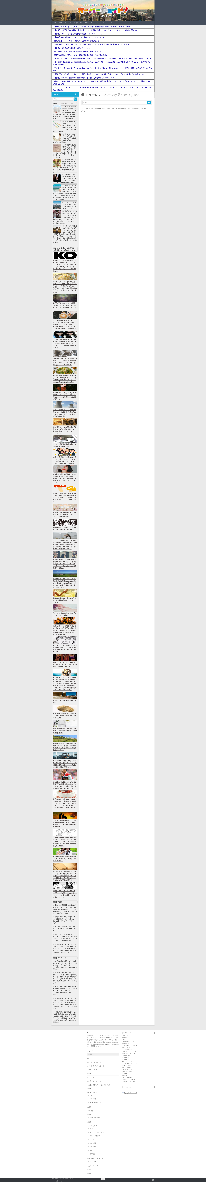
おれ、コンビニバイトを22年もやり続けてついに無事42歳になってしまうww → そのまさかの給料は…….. (65, 138)
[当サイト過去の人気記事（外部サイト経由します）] (65, 258)
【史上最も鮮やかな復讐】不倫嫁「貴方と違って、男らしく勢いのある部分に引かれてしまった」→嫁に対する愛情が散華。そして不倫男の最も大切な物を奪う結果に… (64, 842)
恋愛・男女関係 (93, 1092)
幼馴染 (96, 1044)
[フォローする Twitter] (75, 94)
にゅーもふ (126, 1073)
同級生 (107, 1040)
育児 (89, 1046)
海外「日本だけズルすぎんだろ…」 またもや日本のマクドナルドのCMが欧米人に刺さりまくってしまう (91, 44)
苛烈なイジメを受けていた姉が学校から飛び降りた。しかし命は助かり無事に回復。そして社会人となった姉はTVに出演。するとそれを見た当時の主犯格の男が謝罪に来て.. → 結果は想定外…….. (65, 112)
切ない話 (92, 1139)
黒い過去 (98, 1046)
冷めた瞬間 (100, 1040)
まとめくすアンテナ (128, 1081)
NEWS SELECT (126, 1047)
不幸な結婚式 (102, 1037)
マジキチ (91, 1038)
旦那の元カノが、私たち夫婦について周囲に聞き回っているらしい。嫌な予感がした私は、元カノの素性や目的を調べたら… (99, 74)
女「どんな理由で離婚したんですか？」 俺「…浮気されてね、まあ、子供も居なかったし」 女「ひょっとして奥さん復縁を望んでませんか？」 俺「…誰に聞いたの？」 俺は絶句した (65, 324)
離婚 (93, 1046)
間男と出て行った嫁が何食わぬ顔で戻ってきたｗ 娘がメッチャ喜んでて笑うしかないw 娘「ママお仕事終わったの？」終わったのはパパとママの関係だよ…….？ (64, 166)
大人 (89, 1089)
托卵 (105, 1044)
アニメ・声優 (92, 1070)
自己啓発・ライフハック (96, 1158)
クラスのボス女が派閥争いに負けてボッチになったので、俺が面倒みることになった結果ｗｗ (64, 716)
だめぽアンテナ (77, 23)
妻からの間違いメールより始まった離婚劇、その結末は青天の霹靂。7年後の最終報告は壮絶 (65, 731)
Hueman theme (71, 1181)
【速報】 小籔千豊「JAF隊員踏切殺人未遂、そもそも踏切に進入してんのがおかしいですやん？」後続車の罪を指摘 (96, 30)
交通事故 (108, 1037)
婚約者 (116, 1042)
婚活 (114, 1042)
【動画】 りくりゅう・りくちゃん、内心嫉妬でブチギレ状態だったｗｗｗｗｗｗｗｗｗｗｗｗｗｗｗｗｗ (92, 27)
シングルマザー (107, 1035)
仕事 (111, 1037)
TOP (55, 23)
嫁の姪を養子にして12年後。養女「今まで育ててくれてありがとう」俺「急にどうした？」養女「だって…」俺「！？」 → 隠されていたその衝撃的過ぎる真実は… (65, 564)
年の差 (92, 1044)
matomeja (98, 23)
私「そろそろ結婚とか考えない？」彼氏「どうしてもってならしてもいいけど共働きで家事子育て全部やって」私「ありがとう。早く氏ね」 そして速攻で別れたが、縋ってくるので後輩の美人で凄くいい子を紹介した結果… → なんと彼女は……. (65, 234)
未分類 (90, 1111)
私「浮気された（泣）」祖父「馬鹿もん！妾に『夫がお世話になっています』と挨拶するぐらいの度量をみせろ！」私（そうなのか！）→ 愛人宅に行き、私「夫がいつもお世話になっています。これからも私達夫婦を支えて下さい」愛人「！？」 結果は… (65, 684)
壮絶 (98, 1042)
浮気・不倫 (93, 1099)
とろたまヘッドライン (129, 1045)
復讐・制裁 (93, 1143)
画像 (89, 1122)
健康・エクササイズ (94, 1081)
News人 (124, 1075)
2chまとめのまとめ (108, 23)
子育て (88, 1044)
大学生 (100, 1042)
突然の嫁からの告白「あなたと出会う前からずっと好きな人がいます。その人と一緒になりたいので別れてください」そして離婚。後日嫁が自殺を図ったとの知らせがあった (64, 583)
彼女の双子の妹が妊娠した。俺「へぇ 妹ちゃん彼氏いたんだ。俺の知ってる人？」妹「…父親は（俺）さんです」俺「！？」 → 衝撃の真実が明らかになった (65, 344)
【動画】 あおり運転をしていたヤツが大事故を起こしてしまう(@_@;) (79, 37)
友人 (104, 1040)
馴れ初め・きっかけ (95, 1102)
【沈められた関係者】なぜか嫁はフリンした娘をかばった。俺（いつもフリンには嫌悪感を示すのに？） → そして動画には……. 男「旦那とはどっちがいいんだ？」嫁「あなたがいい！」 (65, 909)
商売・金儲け (93, 1161)
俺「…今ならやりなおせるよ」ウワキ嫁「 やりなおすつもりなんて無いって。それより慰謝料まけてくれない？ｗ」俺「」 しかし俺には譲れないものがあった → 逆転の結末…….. (65, 217)
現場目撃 (109, 1044)
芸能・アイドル (93, 1166)
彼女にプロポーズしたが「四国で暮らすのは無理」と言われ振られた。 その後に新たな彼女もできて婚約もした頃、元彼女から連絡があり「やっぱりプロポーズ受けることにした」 (65, 545)
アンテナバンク (127, 1049)
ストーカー (113, 1035)
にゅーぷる (126, 1057)
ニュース (91, 1077)
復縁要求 (102, 1044)
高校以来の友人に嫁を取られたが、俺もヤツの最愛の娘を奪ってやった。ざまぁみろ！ (64, 600)
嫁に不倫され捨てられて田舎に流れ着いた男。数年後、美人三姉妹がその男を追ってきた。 (64, 859)
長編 (89, 1173)
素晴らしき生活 (93, 1126)
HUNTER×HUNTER (95, 1117)
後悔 (99, 1044)
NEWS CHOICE (126, 1067)
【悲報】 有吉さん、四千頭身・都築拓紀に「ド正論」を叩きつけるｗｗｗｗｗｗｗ (84, 78)
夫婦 (104, 1042)
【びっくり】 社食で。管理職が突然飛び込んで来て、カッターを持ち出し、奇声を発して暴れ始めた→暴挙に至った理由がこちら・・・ (103, 58)
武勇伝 (91, 1150)
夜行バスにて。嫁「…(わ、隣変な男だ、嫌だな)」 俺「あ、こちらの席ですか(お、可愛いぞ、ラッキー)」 (65, 664)
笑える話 (92, 1154)
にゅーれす (68, 23)
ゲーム (90, 1073)
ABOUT (60, 23)
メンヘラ (96, 1037)
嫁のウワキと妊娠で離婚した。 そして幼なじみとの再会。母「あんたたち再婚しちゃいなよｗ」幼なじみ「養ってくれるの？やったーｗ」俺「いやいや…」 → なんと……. (64, 151)
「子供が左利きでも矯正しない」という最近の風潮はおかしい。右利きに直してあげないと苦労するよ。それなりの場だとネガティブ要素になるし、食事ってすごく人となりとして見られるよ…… (64, 1016)
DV (91, 1035)
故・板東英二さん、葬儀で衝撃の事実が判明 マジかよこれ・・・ (77, 51)
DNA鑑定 (89, 1035)
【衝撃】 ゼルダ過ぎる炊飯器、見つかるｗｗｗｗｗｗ (73, 48)
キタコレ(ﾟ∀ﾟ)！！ (129, 1051)
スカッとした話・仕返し (97, 1132)
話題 (89, 1170)
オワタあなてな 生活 (129, 1063)
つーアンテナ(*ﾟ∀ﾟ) (129, 1065)
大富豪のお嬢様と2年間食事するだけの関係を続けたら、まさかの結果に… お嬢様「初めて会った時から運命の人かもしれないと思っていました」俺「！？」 (65, 478)
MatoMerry (125, 1043)
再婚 (90, 1040)
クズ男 (100, 1035)
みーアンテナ (126, 1039)
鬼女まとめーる (127, 1077)
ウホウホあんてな (128, 1041)
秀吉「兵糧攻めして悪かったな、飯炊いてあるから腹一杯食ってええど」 (81, 55)
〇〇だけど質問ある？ (95, 1062)
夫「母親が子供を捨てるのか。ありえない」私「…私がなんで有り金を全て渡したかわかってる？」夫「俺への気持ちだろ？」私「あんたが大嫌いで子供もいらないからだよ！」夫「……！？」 (65, 948)
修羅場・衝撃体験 (95, 1136)
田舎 (113, 1044)
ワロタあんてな (89, 23)
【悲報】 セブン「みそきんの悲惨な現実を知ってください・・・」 (78, 34)
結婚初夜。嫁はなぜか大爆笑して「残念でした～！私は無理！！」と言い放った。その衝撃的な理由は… (64, 515)
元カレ (114, 1037)
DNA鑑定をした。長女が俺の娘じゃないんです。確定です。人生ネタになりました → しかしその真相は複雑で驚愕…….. (64, 178)
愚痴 (89, 1107)
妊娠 (107, 1042)
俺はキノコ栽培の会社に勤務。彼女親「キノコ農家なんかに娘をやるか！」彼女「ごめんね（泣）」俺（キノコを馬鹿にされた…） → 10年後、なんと (64, 497)
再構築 (94, 1040)
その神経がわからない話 (96, 1066)
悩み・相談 (93, 1146)
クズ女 (94, 1035)
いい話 (91, 1128)
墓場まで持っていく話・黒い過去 (99, 1085)
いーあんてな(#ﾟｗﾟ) (129, 1053)
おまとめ (125, 1035)
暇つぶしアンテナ (128, 1061)
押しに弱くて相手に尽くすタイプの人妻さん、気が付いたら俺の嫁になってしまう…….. (64, 929)
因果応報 (111, 1040)
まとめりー (126, 1055)
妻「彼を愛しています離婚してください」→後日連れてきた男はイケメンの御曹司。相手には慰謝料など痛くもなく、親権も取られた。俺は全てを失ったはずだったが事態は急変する (64, 876)
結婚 (115, 1044)
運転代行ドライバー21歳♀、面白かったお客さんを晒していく (76, 41)
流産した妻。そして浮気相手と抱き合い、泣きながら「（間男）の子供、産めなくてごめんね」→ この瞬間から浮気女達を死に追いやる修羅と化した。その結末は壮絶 (64, 630)
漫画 (89, 1115)
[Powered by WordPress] (57, 1181)
